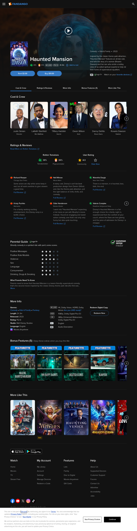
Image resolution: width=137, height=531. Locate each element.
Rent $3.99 (22, 73)
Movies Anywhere (71, 479)
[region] (68, 519)
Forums (93, 479)
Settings (40, 475)
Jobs (92, 496)
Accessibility (95, 492)
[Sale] (49, 417)
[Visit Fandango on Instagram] (28, 501)
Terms (53, 512)
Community (81, 164)
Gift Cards (68, 483)
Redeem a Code (43, 483)
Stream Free (15, 479)
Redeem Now (99, 313)
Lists (65, 467)
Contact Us (94, 483)
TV (11, 475)
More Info (67, 88)
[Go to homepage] (18, 4)
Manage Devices (44, 479)
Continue (112, 519)
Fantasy (36, 310)
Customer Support (97, 475)
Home (12, 467)
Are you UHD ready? (72, 310)
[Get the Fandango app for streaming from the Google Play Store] (34, 451)
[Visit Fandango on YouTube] (18, 501)
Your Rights (27, 517)
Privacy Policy (16, 514)
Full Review (18, 192)
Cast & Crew (21, 88)
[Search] (133, 4)
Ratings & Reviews (44, 88)
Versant (24, 512)
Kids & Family (25, 310)
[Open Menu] (4, 4)
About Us (94, 467)
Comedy (14, 310)
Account (40, 471)
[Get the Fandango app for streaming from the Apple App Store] (17, 451)
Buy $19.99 (49, 73)
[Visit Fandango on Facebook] (12, 501)
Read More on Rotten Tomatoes (23, 149)
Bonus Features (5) (90, 88)
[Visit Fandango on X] (23, 501)
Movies (13, 471)
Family (66, 471)
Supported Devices (98, 471)
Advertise (94, 487)
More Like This (114, 88)
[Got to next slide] (126, 119)
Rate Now (96, 164)
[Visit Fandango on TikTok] (33, 501)
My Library (41, 467)
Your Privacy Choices (92, 519)
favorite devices (123, 74)
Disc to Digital (69, 475)
